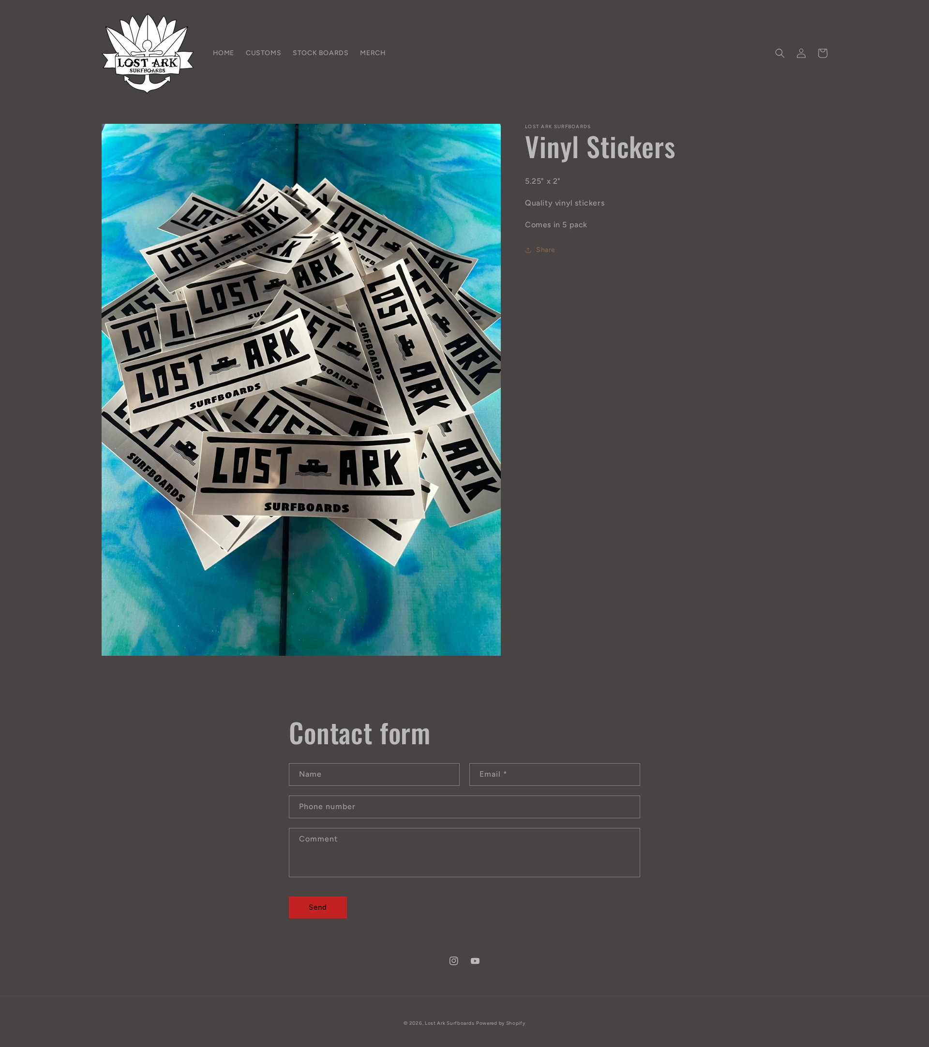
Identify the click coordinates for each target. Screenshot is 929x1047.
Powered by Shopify (500, 1023)
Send (318, 907)
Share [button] (545, 250)
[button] (780, 53)
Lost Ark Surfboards (449, 1023)
